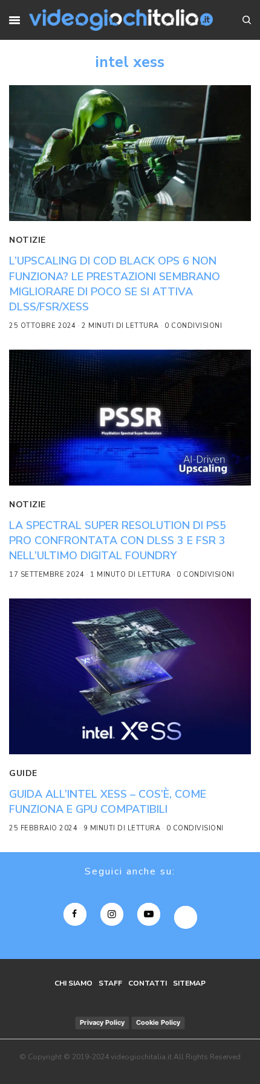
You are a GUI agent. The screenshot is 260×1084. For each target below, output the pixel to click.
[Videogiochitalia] (120, 20)
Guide (23, 773)
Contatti (147, 983)
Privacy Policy (102, 1022)
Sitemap (189, 983)
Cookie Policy (158, 1022)
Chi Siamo (73, 983)
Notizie (27, 240)
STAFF (110, 983)
